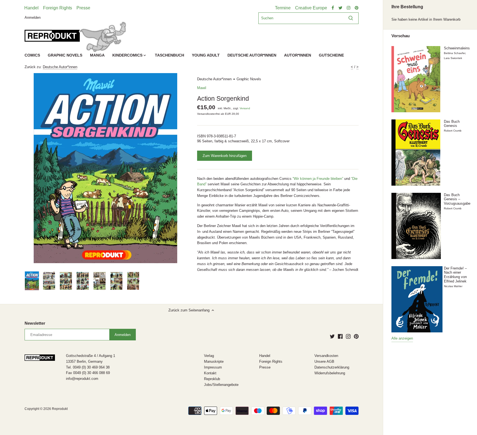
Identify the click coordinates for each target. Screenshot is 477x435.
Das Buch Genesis (452, 123)
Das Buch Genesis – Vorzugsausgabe (457, 199)
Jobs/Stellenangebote (221, 385)
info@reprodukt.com (82, 379)
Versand (245, 108)
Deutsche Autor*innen (60, 67)
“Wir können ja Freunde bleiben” (318, 179)
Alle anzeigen (402, 338)
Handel (31, 8)
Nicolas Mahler (453, 286)
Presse (83, 8)
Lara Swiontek (453, 58)
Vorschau (400, 36)
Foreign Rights (57, 8)
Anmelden (33, 17)
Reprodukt (60, 408)
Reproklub (212, 379)
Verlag (209, 356)
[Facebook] (340, 336)
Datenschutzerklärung (331, 367)
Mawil (201, 88)
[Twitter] (332, 336)
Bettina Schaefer (454, 53)
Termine (283, 8)
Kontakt (210, 373)
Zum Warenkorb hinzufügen (225, 156)
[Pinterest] (356, 336)
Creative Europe (311, 8)
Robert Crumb (453, 130)
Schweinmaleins (457, 48)
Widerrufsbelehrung (329, 373)
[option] (32, 280)
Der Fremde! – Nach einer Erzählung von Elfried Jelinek (455, 274)
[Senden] (350, 18)
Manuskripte (214, 361)
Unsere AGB (324, 361)
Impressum (213, 367)
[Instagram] (348, 336)
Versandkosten (326, 356)
